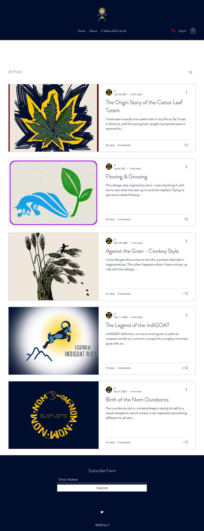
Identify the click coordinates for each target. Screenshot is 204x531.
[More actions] (187, 92)
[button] (193, 31)
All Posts (15, 72)
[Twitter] (102, 512)
